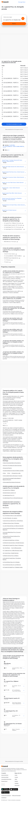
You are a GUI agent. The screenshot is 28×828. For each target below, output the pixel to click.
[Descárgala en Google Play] (5, 789)
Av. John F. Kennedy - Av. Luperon (10, 518)
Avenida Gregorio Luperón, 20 (9, 492)
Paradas (16, 781)
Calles (16, 779)
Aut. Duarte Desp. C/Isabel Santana (10, 553)
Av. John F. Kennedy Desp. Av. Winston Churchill (13, 525)
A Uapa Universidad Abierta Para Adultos (12, 462)
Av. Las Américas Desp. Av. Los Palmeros (12, 564)
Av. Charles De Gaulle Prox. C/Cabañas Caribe (12, 567)
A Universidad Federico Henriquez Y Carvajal (12, 475)
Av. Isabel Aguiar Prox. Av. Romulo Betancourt (13, 497)
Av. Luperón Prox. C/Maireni (9, 490)
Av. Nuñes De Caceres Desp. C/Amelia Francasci (13, 542)
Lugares (16, 777)
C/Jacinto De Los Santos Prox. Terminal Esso (13, 520)
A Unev (4, 473)
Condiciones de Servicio (6, 795)
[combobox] (14, 17)
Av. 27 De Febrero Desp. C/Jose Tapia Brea (12, 515)
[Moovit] (5, 2)
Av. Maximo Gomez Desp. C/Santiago (11, 523)
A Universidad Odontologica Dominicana (11, 482)
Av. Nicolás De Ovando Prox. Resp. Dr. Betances (13, 545)
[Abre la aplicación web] (5, 792)
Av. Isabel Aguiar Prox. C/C (8, 495)
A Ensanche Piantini (7, 468)
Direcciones (17, 785)
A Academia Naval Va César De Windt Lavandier (13, 470)
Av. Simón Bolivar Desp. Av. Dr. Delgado (11, 562)
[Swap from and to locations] (22, 18)
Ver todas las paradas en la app (14, 124)
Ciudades (16, 783)
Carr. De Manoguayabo (16, 547)
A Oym (8, 473)
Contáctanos (3, 797)
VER (22, 223)
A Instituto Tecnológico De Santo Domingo (12, 465)
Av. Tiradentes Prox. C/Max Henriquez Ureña (12, 550)
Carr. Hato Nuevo (6, 547)
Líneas (16, 775)
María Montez (6, 507)
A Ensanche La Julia (16, 473)
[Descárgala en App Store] (14, 789)
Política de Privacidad (16, 795)
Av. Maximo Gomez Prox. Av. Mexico (10, 555)
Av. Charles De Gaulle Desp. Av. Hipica (11, 540)
